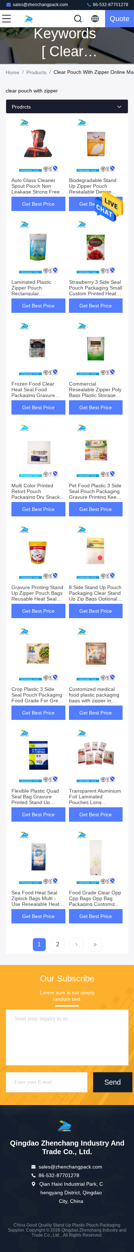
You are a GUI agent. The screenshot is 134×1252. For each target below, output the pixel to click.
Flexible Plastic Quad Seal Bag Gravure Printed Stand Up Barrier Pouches (35, 799)
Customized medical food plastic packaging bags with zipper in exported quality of (94, 697)
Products (36, 72)
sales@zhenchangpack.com (40, 4)
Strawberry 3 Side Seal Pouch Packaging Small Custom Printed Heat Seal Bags (95, 290)
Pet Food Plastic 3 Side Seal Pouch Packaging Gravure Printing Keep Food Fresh (95, 494)
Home (12, 72)
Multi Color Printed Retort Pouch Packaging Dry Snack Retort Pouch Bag (35, 494)
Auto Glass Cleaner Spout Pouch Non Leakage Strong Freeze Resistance (38, 188)
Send (112, 1082)
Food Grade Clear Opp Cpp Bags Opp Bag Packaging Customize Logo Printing (95, 901)
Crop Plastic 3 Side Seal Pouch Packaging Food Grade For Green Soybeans (37, 697)
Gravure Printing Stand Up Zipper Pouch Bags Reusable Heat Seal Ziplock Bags (37, 595)
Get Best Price (38, 204)
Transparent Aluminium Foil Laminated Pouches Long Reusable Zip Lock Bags (95, 802)
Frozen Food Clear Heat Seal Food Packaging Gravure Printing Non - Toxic (33, 392)
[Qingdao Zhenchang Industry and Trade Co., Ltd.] (30, 18)
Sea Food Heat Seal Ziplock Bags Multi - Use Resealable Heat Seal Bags (35, 901)
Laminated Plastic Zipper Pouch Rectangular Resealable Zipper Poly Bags (37, 293)
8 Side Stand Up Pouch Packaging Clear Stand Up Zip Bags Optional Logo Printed (95, 595)
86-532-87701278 (110, 4)
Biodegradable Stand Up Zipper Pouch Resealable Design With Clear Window (92, 188)
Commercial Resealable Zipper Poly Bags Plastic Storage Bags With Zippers (95, 392)
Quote (119, 19)
